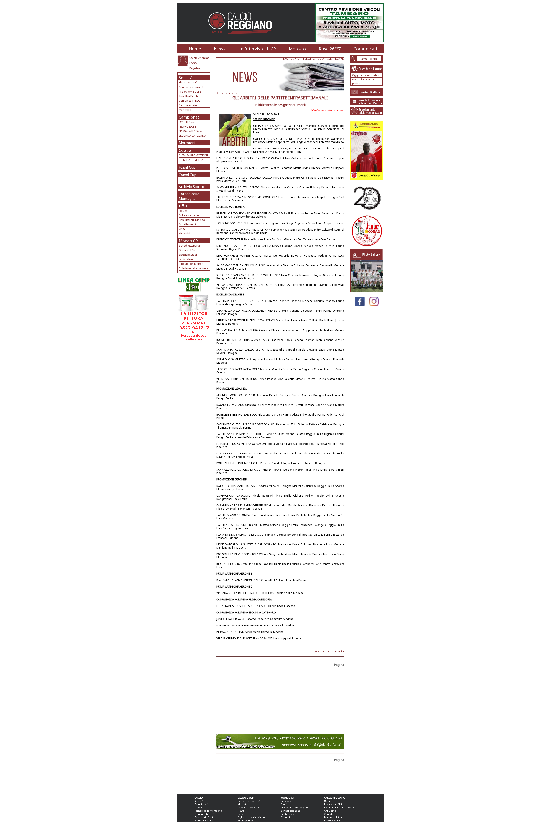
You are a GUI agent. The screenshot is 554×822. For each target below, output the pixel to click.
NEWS (285, 58)
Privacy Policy (332, 820)
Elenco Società (188, 82)
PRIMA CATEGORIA (190, 131)
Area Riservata (188, 224)
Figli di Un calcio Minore (252, 817)
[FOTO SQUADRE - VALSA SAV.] (367, 291)
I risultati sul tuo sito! (192, 220)
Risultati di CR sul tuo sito (339, 807)
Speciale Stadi (188, 255)
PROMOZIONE (187, 126)
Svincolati (185, 110)
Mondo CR (188, 240)
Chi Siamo (330, 810)
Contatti (328, 814)
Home (195, 49)
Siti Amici (184, 233)
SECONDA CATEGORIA (192, 136)
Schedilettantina (189, 245)
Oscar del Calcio (189, 250)
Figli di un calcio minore (194, 268)
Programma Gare (190, 91)
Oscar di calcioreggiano (295, 807)
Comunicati (365, 49)
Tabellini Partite (189, 96)
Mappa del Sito (333, 817)
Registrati (195, 68)
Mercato (297, 49)
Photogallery (245, 820)
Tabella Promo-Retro (250, 807)
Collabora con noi (190, 215)
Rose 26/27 (330, 49)
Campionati (189, 117)
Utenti (327, 801)
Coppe (185, 150)
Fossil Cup (187, 167)
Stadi (284, 804)
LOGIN (193, 63)
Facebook (286, 801)
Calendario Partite (205, 817)
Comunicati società (249, 801)
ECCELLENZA (186, 122)
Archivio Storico (191, 186)
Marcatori (187, 142)
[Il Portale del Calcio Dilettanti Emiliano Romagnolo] (241, 37)
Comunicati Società (191, 87)
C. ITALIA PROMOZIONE (193, 155)
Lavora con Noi (333, 804)
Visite (182, 229)
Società (185, 77)
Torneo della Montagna (189, 196)
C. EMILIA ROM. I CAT (192, 160)
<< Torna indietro (226, 93)
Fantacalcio (186, 259)
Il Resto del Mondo (191, 264)
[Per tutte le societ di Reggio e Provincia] (194, 343)
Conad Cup (187, 174)
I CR (185, 206)
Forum (183, 211)
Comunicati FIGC (189, 101)
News (219, 49)
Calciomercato (188, 105)
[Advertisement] (194, 378)
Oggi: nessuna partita (365, 75)
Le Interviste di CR (257, 49)
